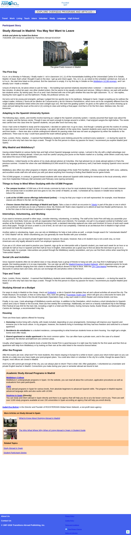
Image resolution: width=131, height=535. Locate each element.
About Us (5, 516)
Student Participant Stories (15, 453)
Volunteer (43, 18)
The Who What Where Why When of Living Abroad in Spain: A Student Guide (52, 430)
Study (52, 18)
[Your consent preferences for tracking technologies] (128, 532)
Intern (34, 18)
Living (19, 18)
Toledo (94, 204)
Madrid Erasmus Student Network (83, 264)
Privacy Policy (69, 516)
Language (61, 18)
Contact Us (6, 521)
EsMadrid (52, 292)
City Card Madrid (99, 266)
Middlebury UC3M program (105, 81)
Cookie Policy (69, 520)
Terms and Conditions (72, 525)
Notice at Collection (71, 533)
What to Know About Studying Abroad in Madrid (39, 418)
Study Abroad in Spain (13, 448)
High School (73, 18)
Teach (26, 18)
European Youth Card (76, 295)
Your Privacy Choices (75, 529)
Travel (5, 18)
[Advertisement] (65, 484)
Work (12, 18)
